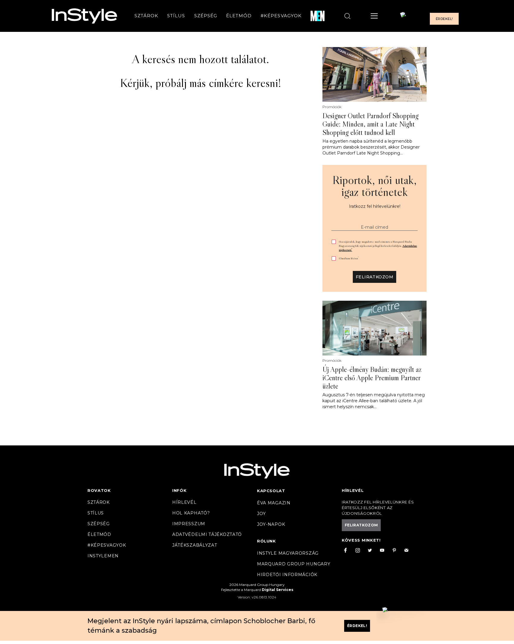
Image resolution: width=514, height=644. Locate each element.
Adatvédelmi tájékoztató (207, 534)
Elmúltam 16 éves (349, 258)
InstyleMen (103, 556)
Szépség (205, 16)
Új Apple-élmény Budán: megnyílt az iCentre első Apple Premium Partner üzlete (371, 377)
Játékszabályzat (194, 545)
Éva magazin (274, 503)
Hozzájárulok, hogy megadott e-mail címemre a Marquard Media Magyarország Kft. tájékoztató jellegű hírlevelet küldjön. (378, 246)
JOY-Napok (271, 524)
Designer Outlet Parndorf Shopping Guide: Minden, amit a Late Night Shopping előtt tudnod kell (370, 124)
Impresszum (188, 523)
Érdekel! (444, 19)
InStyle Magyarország (288, 553)
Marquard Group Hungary (293, 564)
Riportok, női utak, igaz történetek (374, 186)
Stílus (176, 16)
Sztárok (146, 16)
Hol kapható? (191, 513)
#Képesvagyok (281, 16)
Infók (179, 490)
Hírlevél (184, 502)
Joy (261, 513)
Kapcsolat (271, 490)
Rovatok (99, 490)
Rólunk (266, 541)
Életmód (239, 16)
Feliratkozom (374, 277)
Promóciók (331, 107)
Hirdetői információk (287, 574)
